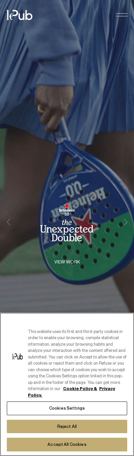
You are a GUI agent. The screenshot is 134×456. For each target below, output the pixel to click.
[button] (121, 15)
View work (67, 262)
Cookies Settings (67, 408)
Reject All (67, 426)
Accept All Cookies (66, 444)
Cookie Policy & (80, 388)
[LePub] (23, 15)
